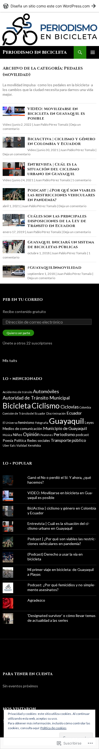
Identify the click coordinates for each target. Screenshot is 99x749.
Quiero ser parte (18, 333)
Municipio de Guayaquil (65, 428)
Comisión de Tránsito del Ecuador (24, 413)
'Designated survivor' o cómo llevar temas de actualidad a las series (61, 618)
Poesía (8, 440)
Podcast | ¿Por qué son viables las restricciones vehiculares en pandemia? (61, 195)
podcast (82, 435)
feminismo (26, 422)
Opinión (31, 434)
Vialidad (21, 445)
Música (7, 435)
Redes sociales (38, 440)
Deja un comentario (16, 154)
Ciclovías (69, 407)
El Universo (10, 422)
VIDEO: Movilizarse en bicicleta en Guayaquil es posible (56, 113)
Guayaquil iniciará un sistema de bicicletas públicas (60, 244)
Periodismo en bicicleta (35, 52)
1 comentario (81, 180)
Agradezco (36, 600)
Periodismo (64, 434)
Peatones (46, 435)
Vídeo (7, 124)
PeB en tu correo (23, 299)
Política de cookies (53, 728)
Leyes (89, 422)
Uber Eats (9, 445)
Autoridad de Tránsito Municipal (36, 398)
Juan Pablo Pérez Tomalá (51, 124)
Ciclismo (46, 405)
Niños (17, 435)
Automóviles (46, 391)
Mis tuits (10, 360)
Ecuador (74, 412)
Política (20, 440)
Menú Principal (92, 52)
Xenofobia (34, 445)
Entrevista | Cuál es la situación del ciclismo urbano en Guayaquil (53, 169)
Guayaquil (66, 420)
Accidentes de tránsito (17, 392)
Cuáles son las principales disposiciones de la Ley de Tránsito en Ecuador (56, 221)
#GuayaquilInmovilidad (54, 267)
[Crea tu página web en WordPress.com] (49, 6)
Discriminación (56, 413)
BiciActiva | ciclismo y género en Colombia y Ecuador (61, 141)
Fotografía (41, 422)
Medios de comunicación (22, 428)
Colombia (85, 407)
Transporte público (68, 440)
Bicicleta (17, 405)
